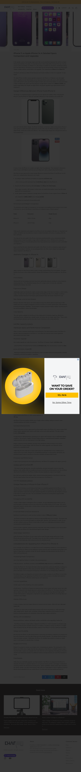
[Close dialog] (78, 359)
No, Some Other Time (61, 402)
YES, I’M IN (62, 395)
